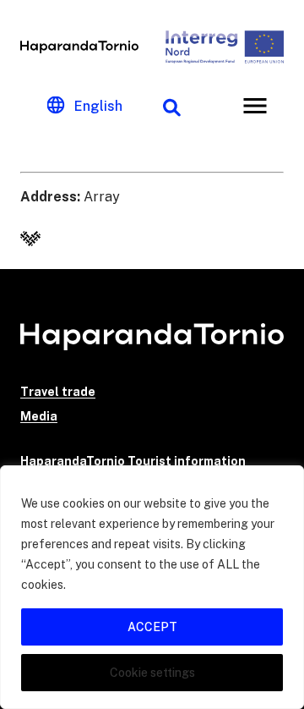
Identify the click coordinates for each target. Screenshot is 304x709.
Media (38, 416)
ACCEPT (152, 627)
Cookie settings (152, 672)
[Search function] (171, 106)
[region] (152, 587)
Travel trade (57, 391)
